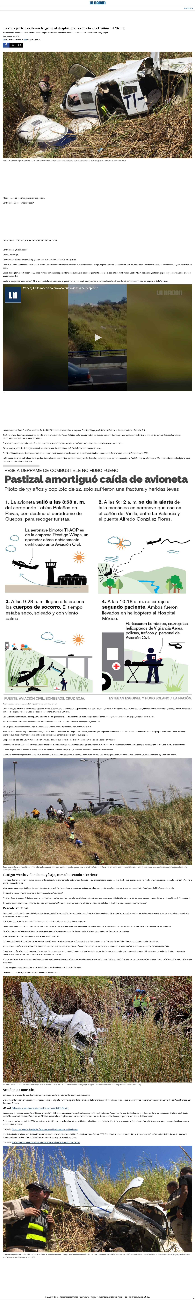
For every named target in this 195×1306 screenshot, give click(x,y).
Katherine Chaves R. (14, 40)
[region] (97, 17)
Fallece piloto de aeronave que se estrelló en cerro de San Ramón (40, 1108)
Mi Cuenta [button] (188, 8)
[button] (6, 45)
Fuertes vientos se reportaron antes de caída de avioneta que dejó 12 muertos (46, 1142)
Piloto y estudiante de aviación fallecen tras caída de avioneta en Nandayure (45, 1129)
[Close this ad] (193, 1298)
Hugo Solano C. (33, 40)
